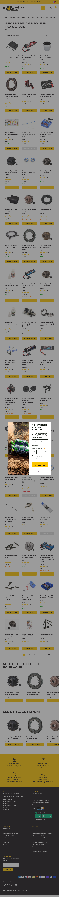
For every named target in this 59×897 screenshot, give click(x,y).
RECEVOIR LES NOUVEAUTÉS (40, 464)
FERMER (40, 471)
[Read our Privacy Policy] (47, 458)
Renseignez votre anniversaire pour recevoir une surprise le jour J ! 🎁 (39, 447)
